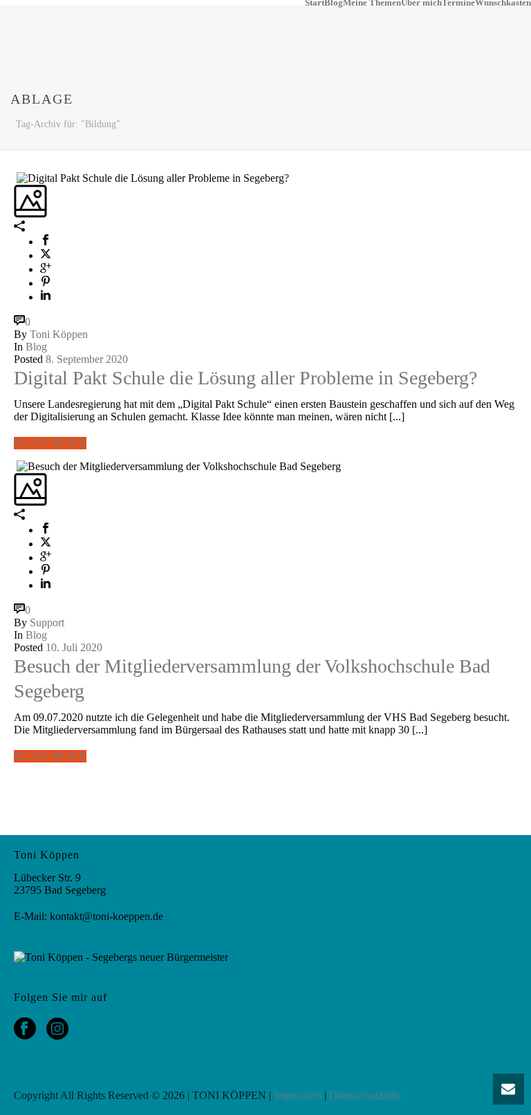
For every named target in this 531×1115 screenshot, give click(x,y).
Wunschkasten (503, 3)
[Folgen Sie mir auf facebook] (25, 1030)
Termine (458, 3)
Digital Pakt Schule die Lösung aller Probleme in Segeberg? (245, 377)
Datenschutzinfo (364, 1095)
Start (314, 3)
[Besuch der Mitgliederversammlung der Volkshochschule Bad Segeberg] (15, 465)
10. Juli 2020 (74, 647)
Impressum (298, 1095)
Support (47, 622)
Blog (333, 3)
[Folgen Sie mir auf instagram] (57, 1030)
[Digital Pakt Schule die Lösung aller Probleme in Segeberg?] (15, 177)
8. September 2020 (87, 359)
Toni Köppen (59, 334)
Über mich (421, 3)
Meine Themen (372, 3)
